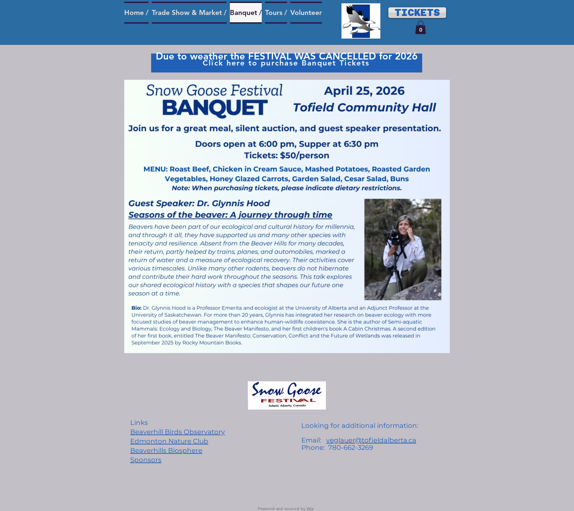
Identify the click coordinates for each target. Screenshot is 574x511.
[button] (420, 27)
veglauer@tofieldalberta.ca (371, 440)
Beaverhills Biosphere (166, 450)
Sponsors (145, 460)
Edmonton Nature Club (169, 441)
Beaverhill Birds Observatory (177, 432)
